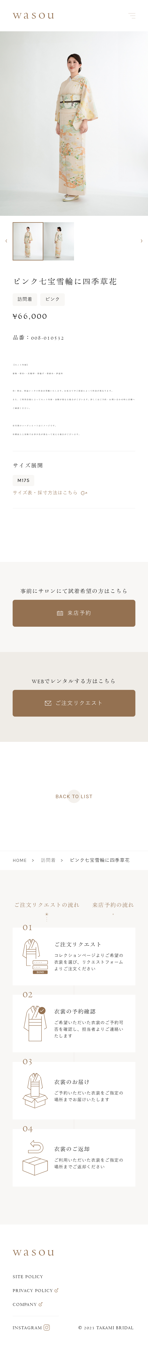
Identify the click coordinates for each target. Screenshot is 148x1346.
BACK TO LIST (73, 796)
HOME (20, 860)
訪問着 (48, 860)
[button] (6, 241)
